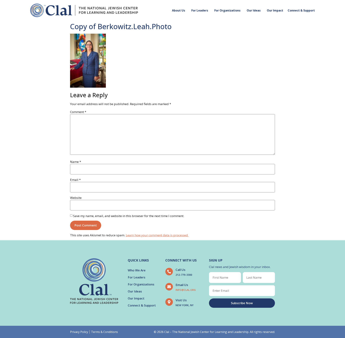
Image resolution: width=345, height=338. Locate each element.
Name (75, 161)
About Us (178, 10)
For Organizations (227, 10)
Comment (78, 111)
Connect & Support (301, 10)
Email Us (182, 285)
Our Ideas (254, 10)
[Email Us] (169, 286)
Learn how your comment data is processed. (157, 235)
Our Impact (275, 10)
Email (75, 179)
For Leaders (199, 10)
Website (76, 197)
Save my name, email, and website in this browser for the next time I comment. (128, 215)
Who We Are (137, 270)
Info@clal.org (186, 290)
